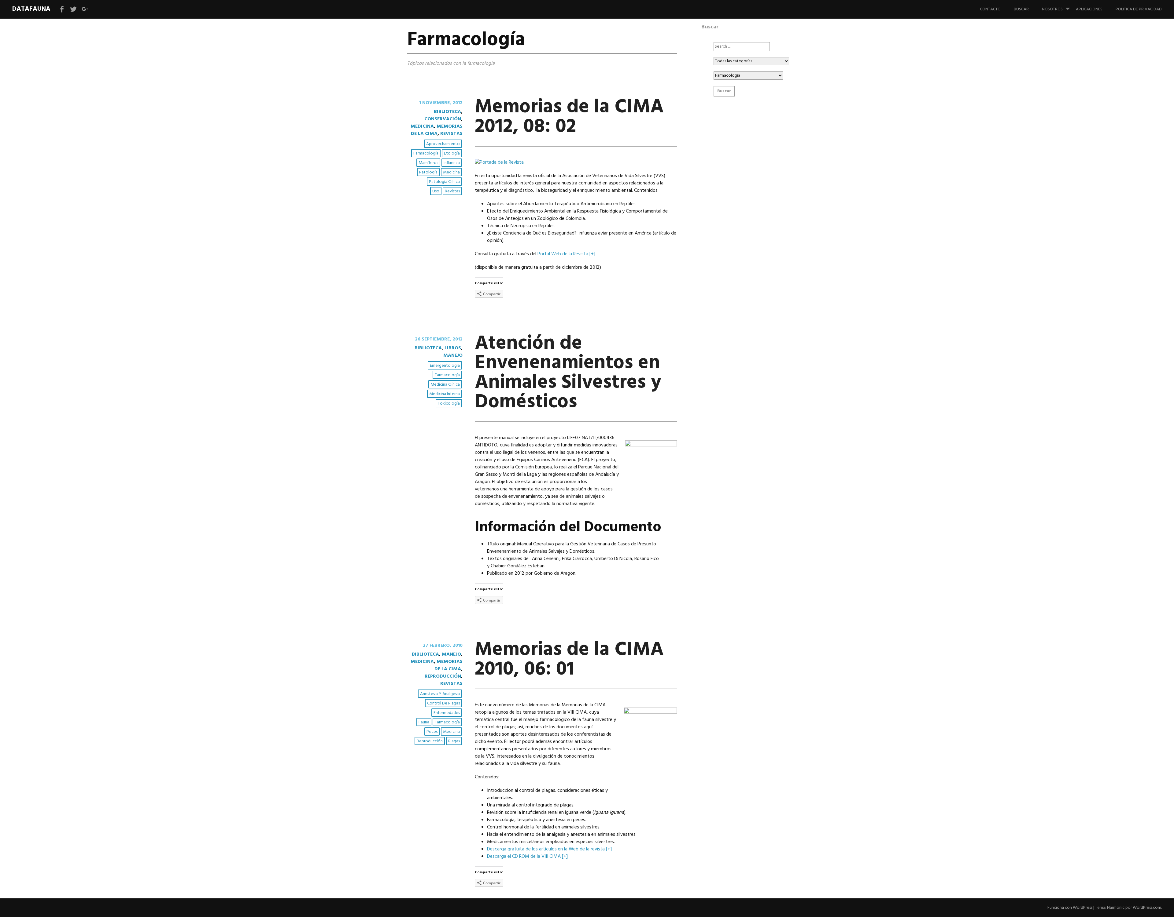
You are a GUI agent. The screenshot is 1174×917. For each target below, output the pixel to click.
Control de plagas (443, 703)
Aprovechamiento (443, 143)
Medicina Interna (444, 394)
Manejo (453, 355)
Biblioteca (447, 112)
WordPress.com (1147, 907)
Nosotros (1052, 9)
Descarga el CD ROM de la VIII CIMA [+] (527, 857)
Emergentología (445, 365)
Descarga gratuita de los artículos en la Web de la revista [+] (549, 849)
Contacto (990, 9)
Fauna (424, 722)
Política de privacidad (1139, 9)
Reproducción (443, 676)
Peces (431, 731)
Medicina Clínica (445, 384)
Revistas (451, 134)
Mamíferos (428, 162)
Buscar (1021, 9)
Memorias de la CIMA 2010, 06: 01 (569, 659)
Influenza (452, 162)
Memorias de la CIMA (437, 130)
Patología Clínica (444, 181)
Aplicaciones (1089, 9)
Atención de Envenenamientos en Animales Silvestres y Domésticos (568, 373)
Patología (428, 172)
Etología (452, 153)
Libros (453, 348)
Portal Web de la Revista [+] (566, 254)
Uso (435, 191)
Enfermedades (447, 712)
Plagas (454, 741)
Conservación (442, 119)
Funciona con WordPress (1069, 907)
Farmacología (425, 153)
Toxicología (449, 403)
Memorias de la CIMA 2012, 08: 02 (569, 117)
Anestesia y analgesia (440, 693)
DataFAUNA (31, 9)
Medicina (422, 126)
